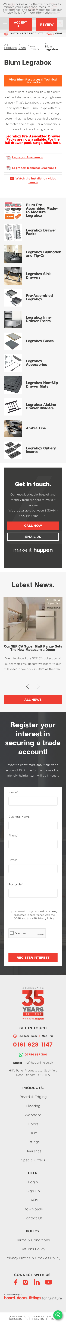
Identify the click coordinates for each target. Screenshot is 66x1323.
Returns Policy (33, 1249)
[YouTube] (48, 1281)
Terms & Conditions (33, 1240)
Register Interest (33, 957)
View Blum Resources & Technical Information (33, 81)
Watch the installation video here (35, 180)
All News (33, 699)
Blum (33, 1133)
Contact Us (33, 1218)
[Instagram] (25, 1281)
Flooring (33, 1106)
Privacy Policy (12, 12)
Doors (33, 1124)
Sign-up (33, 1191)
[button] (27, 686)
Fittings (33, 1142)
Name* (13, 792)
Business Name (19, 816)
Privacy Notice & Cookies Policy (33, 1258)
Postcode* (15, 884)
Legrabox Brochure (26, 157)
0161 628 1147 (33, 1045)
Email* (12, 860)
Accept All (20, 24)
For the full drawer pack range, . (33, 141)
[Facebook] (15, 1281)
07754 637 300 (36, 1054)
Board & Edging (33, 1097)
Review (47, 24)
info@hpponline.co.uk (38, 1062)
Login (33, 1182)
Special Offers (33, 1160)
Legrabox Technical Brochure (33, 167)
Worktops (33, 1115)
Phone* (13, 835)
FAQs (33, 1200)
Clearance (33, 1151)
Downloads (33, 1209)
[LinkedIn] (37, 1281)
